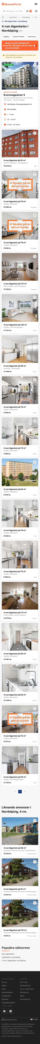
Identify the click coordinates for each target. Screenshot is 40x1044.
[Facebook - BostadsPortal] (4, 1011)
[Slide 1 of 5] (17, 87)
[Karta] (36, 11)
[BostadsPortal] (11, 4)
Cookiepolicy (6, 996)
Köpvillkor (5, 999)
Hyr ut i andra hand (26, 989)
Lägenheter (13, 17)
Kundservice (24, 992)
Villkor (22, 996)
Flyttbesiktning (25, 985)
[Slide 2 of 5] (18, 87)
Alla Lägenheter (8, 954)
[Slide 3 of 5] (20, 87)
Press (4, 989)
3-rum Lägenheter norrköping (14, 960)
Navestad (32, 36)
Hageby (6, 36)
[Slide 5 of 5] (22, 87)
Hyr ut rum (23, 982)
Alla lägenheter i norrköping (15, 21)
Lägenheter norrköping (11, 957)
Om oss (4, 982)
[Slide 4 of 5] (21, 87)
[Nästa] (24, 791)
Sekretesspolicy (7, 992)
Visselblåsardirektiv (8, 1003)
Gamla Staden (18, 36)
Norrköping (26, 17)
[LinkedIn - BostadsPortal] (10, 1011)
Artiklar (4, 985)
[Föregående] (15, 791)
